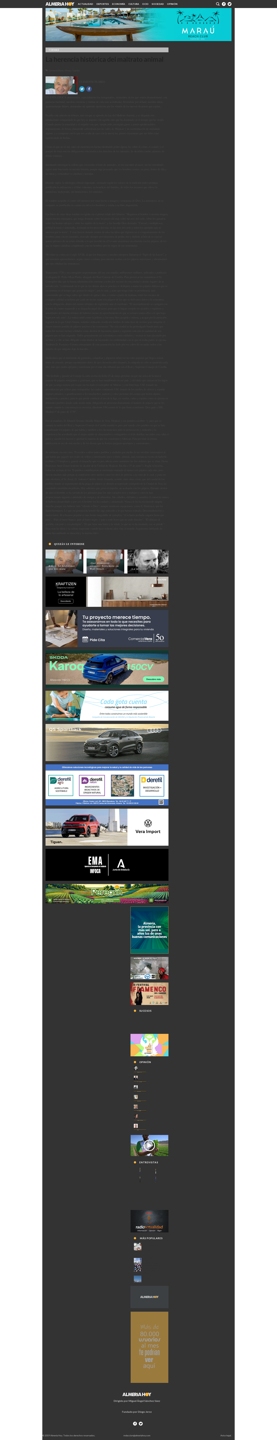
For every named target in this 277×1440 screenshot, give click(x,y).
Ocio (145, 4)
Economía (118, 4)
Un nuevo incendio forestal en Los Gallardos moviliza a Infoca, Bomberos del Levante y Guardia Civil (153, 1279)
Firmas (68, 70)
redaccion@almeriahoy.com (136, 1435)
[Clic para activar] (218, 4)
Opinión (172, 4)
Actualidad (85, 4)
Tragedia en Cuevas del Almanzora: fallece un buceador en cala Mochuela (154, 1246)
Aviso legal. (225, 1435)
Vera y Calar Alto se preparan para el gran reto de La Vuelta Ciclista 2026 (154, 1267)
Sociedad (158, 4)
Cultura (133, 4)
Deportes (103, 4)
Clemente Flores (56, 70)
